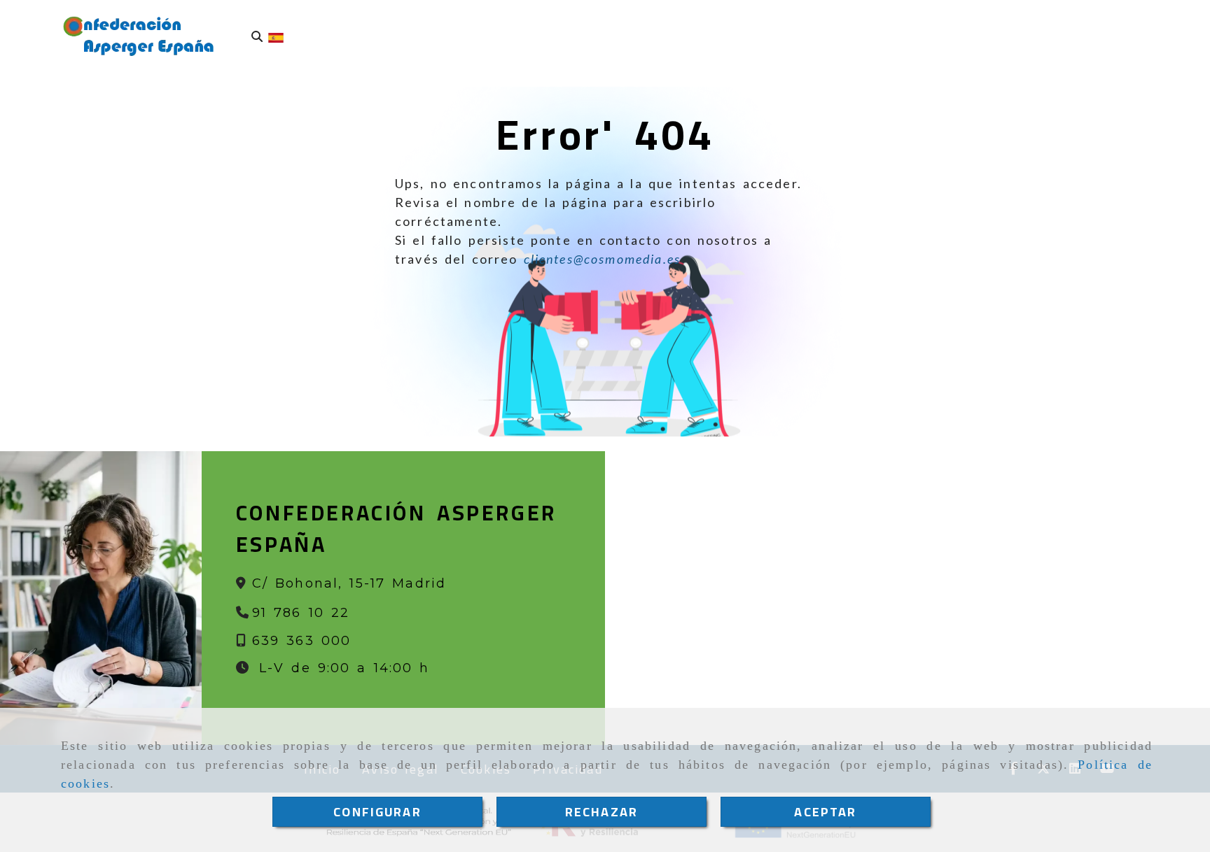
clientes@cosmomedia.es (602, 259)
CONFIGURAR (377, 811)
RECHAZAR (601, 811)
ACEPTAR (825, 811)
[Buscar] (257, 36)
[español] (276, 36)
